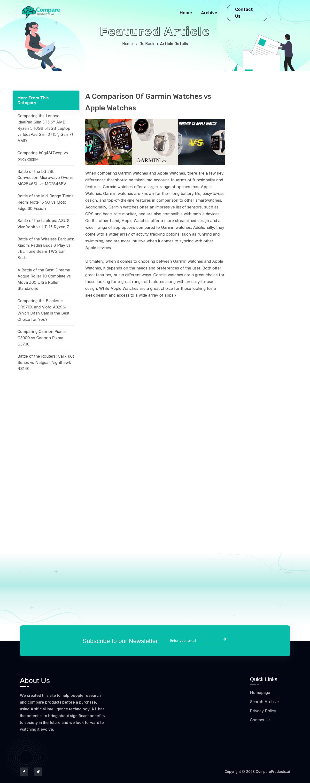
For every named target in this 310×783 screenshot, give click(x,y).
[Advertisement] (46, 456)
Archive (209, 12)
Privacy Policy (263, 710)
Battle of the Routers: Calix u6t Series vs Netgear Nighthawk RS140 (45, 362)
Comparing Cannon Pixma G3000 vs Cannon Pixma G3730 (41, 337)
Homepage (260, 692)
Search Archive (264, 701)
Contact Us (244, 13)
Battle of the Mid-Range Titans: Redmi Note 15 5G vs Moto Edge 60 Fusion (45, 202)
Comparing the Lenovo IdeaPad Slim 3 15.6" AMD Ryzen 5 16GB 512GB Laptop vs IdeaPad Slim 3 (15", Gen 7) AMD (45, 128)
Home (186, 12)
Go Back (147, 43)
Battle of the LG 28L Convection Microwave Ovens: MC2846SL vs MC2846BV (45, 177)
